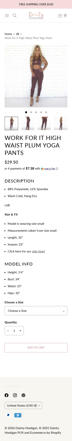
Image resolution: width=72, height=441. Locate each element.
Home (8, 34)
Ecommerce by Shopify (45, 432)
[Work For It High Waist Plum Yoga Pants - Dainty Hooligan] (36, 76)
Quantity (11, 322)
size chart (38, 251)
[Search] (14, 15)
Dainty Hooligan (26, 428)
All (17, 34)
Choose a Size (14, 302)
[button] (36, 169)
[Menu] (7, 15)
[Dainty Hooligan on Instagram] (17, 395)
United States (22, 405)
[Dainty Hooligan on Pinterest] (26, 395)
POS (20, 432)
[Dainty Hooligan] (36, 15)
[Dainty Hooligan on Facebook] (9, 395)
